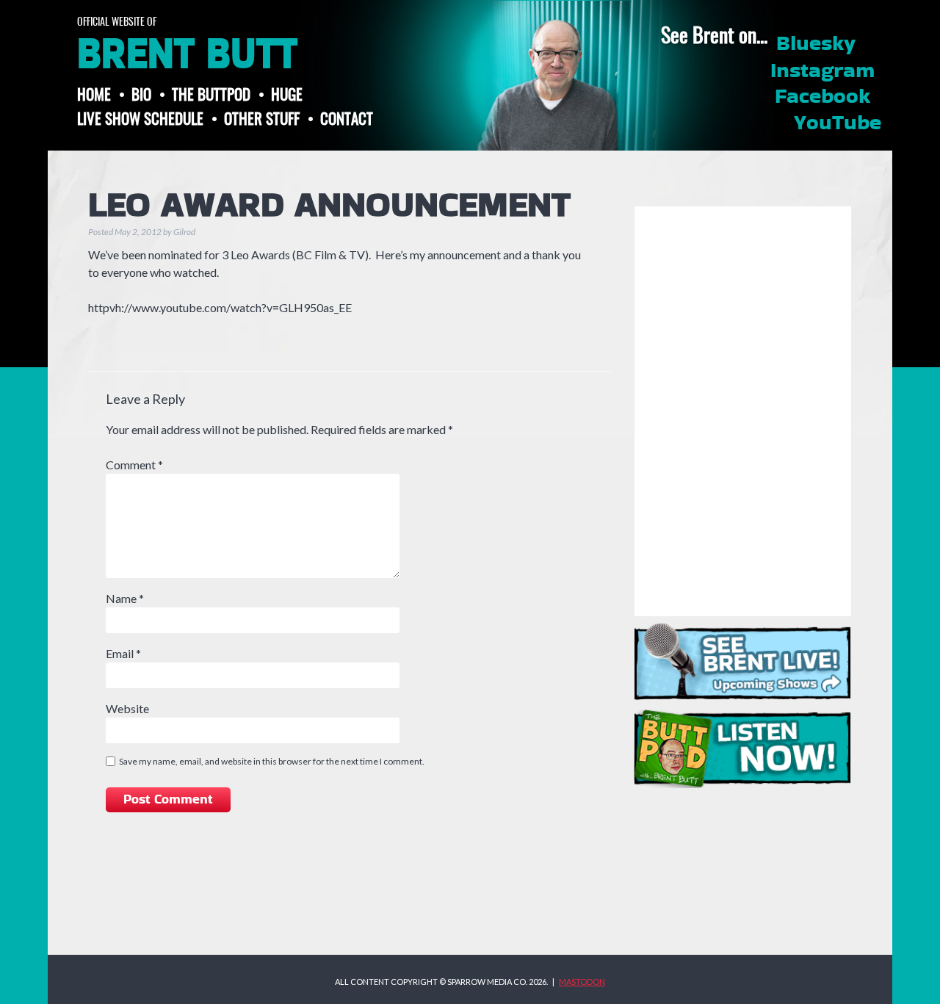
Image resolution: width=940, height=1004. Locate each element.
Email (123, 653)
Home (94, 93)
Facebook (822, 97)
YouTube (837, 123)
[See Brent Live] (743, 661)
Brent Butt (187, 54)
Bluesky (816, 44)
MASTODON (582, 981)
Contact (346, 117)
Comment (134, 465)
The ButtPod (211, 93)
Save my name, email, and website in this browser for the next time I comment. (271, 761)
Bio (141, 93)
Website (127, 708)
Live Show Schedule (140, 117)
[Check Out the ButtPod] (743, 749)
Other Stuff (262, 117)
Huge (287, 93)
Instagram (822, 71)
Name (125, 598)
